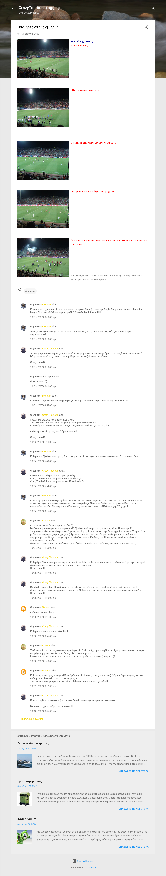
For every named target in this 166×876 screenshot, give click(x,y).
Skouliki (46, 607)
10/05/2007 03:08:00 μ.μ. (43, 317)
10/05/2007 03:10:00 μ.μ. (43, 339)
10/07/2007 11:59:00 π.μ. (43, 547)
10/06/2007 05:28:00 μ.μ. (43, 442)
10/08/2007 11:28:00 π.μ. (43, 597)
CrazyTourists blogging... (41, 8)
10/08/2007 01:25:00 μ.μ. (43, 617)
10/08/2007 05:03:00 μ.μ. (43, 661)
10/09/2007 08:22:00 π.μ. (43, 686)
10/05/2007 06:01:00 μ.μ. (43, 386)
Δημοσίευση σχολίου (32, 718)
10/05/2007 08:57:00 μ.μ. (43, 405)
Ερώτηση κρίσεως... (31, 781)
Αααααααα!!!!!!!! (27, 819)
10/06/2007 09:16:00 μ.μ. (43, 511)
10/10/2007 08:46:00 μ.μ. (43, 711)
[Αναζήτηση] (153, 9)
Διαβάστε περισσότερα (134, 771)
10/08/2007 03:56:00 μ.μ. (43, 636)
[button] (147, 27)
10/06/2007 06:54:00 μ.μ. (43, 486)
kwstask (46, 304)
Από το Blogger (85, 861)
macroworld (91, 867)
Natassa (46, 670)
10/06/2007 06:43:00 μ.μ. (43, 461)
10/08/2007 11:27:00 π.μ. (43, 572)
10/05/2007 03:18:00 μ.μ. (43, 367)
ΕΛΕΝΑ (46, 520)
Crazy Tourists (50, 348)
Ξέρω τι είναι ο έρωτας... (34, 743)
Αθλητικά (30, 291)
